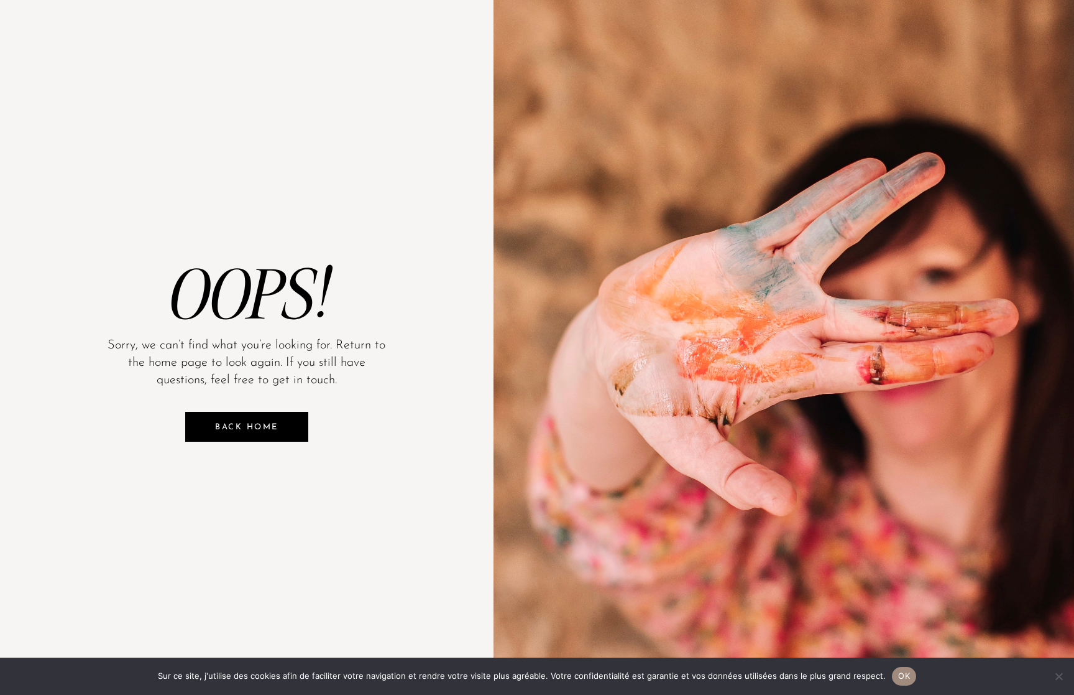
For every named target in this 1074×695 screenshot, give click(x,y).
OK (904, 676)
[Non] (1058, 676)
